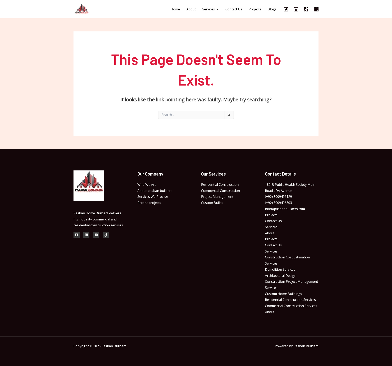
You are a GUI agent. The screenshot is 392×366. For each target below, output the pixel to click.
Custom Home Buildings (283, 293)
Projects (255, 9)
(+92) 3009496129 (278, 196)
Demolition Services (280, 269)
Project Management (217, 196)
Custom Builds (212, 202)
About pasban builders (154, 190)
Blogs (272, 9)
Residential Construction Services (290, 299)
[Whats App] (86, 235)
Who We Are (146, 184)
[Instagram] (296, 9)
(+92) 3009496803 (278, 202)
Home (175, 9)
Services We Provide (152, 196)
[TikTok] (306, 9)
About (191, 9)
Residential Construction (220, 184)
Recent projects (149, 202)
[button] (217, 9)
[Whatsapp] (316, 9)
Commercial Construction (220, 190)
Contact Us (233, 9)
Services (208, 9)
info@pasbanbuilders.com (285, 209)
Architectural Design (280, 275)
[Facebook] (286, 9)
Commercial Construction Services (291, 306)
